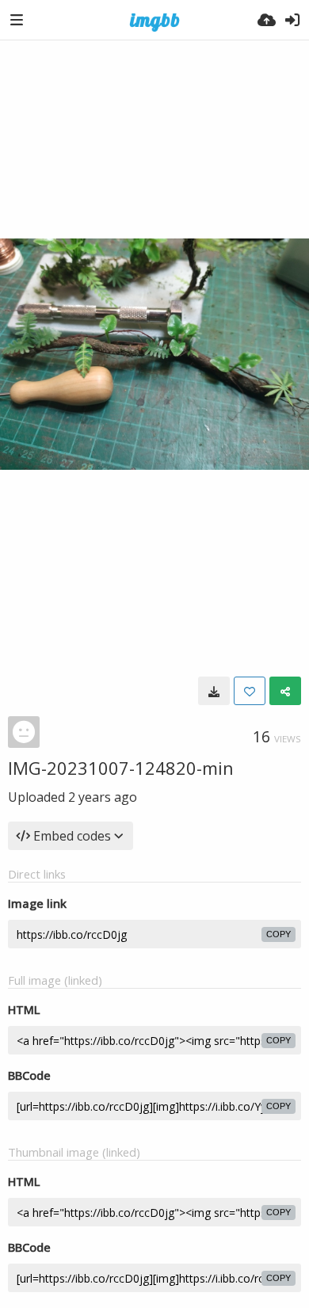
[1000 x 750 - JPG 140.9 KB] (214, 691)
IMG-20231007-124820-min (121, 768)
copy (278, 934)
